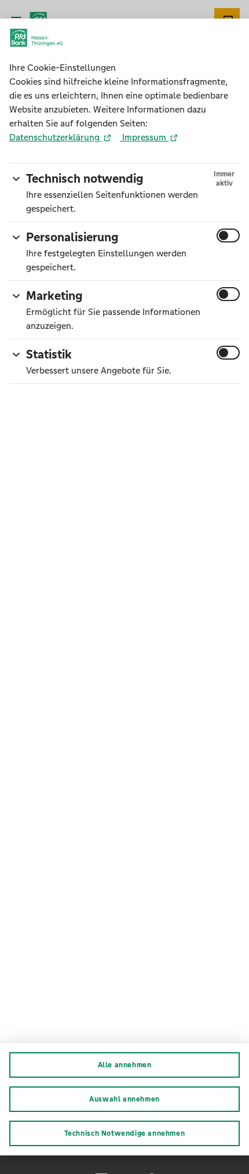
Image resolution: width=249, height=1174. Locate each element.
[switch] (228, 235)
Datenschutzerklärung (55, 137)
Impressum (144, 137)
